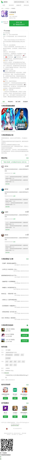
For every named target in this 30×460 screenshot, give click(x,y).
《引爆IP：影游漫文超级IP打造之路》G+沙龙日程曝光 (9, 263)
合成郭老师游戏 (5, 394)
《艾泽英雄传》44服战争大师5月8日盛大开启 (9, 305)
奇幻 (22, 355)
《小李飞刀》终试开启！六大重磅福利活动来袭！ (9, 269)
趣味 (11, 361)
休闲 (7, 361)
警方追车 (15, 394)
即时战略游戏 (9, 355)
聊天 (11, 365)
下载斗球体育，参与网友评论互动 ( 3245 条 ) (15, 162)
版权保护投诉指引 (15, 425)
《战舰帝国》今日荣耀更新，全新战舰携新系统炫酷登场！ (9, 281)
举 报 (0, 458)
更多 (27, 158)
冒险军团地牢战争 (24, 412)
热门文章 (18, 101)
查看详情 (24, 330)
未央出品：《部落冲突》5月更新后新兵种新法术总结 (9, 293)
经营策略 (8, 358)
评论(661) (10, 101)
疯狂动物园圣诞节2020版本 (24, 394)
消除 (15, 361)
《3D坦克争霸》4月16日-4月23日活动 (9, 312)
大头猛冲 (15, 412)
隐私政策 (7, 373)
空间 (15, 365)
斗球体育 (4, 2)
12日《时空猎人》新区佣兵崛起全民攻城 (9, 318)
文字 (19, 361)
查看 (5, 398)
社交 (23, 361)
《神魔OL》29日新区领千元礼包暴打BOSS (9, 287)
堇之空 (5, 412)
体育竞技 (17, 355)
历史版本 (25, 101)
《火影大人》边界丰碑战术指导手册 (9, 299)
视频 (7, 365)
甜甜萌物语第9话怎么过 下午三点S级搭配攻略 (9, 275)
